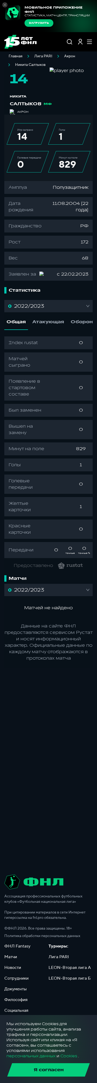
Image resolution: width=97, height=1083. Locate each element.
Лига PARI (43, 56)
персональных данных (31, 1056)
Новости (12, 967)
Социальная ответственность (20, 1014)
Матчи (10, 957)
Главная (15, 56)
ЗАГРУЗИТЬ (39, 23)
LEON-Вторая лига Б (69, 978)
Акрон (69, 56)
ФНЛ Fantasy (17, 946)
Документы (15, 989)
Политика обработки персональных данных (42, 936)
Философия (15, 999)
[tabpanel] (48, 447)
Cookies (68, 1056)
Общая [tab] (16, 322)
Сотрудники (16, 978)
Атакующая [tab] (48, 322)
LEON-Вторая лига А (69, 967)
